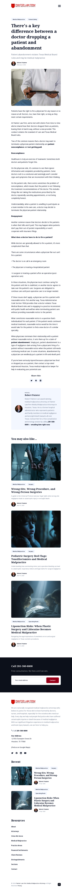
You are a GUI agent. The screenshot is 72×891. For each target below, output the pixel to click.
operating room (33, 621)
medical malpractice (19, 19)
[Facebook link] (16, 753)
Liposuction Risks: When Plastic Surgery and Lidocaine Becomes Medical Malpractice (31, 629)
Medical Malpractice (19, 841)
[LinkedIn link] (21, 753)
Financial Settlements (19, 850)
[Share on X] (31, 380)
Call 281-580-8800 (22, 666)
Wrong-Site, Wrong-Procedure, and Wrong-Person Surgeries (33, 490)
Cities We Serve (17, 836)
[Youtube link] (25, 753)
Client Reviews (16, 855)
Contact (53, 680)
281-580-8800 (22, 731)
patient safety (33, 19)
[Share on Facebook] (36, 380)
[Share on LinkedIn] (40, 380)
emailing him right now (40, 424)
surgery (31, 484)
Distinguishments (18, 860)
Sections (14, 864)
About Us (55, 13)
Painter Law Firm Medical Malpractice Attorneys (31, 883)
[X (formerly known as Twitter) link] (12, 753)
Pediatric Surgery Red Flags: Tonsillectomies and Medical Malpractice (29, 559)
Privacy (20, 886)
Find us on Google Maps (21, 747)
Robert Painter (22, 62)
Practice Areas (53, 16)
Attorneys (15, 831)
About (13, 827)
